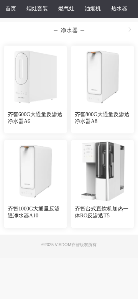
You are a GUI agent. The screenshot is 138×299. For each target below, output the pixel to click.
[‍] (130, 30)
